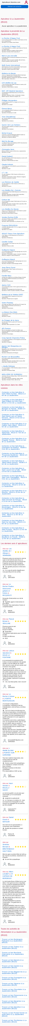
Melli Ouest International (11, 65)
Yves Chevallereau (8, 116)
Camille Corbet (7, 241)
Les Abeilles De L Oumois (11, 190)
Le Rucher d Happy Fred (11, 46)
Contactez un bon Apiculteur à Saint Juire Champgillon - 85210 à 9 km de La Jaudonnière (14, 477)
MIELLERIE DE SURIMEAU (12, 374)
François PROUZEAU (10, 225)
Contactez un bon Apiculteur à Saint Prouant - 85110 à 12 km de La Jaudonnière (14, 529)
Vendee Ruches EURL (10, 217)
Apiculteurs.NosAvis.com (11, 2)
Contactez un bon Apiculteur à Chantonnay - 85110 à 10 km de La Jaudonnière (14, 484)
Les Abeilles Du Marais (10, 209)
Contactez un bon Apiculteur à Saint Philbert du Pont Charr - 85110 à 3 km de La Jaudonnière (14, 401)
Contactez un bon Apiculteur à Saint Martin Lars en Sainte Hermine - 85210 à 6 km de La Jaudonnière (13, 417)
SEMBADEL (7, 555)
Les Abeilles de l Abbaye (7, 551)
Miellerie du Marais (9, 73)
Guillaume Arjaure (8, 250)
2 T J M (4, 172)
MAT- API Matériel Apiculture (12, 91)
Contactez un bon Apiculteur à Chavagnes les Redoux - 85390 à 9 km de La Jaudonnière (14, 447)
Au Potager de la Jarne (10, 320)
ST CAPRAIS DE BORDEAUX (8, 876)
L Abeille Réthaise (8, 366)
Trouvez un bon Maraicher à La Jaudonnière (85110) (13, 1002)
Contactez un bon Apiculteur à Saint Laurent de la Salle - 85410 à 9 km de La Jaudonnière (14, 469)
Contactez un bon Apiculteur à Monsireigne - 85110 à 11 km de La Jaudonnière (14, 507)
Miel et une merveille (9, 55)
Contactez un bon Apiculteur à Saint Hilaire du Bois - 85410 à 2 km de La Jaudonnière (14, 393)
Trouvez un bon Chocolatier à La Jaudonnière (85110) (14, 990)
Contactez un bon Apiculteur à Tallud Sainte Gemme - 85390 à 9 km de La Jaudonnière (14, 462)
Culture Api (6, 199)
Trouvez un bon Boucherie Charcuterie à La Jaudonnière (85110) (13, 954)
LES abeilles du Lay (9, 82)
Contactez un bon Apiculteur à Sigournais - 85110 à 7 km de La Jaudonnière (14, 432)
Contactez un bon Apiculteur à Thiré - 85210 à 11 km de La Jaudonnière (13, 514)
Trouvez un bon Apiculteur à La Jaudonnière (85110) (13, 1007)
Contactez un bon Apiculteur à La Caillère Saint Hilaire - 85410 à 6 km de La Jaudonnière (14, 425)
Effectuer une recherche (14, 6)
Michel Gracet (7, 133)
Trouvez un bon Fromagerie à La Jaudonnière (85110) (14, 978)
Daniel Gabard (7, 156)
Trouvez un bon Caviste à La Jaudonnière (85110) (12, 966)
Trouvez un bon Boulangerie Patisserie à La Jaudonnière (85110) (12, 940)
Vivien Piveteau (7, 302)
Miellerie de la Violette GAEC (12, 294)
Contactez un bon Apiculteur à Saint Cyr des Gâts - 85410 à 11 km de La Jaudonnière (14, 522)
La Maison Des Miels (9, 312)
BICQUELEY (7, 595)
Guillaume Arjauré (8, 259)
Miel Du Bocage (7, 141)
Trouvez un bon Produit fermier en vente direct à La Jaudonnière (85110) (14, 1014)
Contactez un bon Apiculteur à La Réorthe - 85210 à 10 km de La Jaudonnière (14, 492)
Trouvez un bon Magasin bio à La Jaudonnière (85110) (14, 972)
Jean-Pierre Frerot (8, 267)
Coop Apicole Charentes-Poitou (13, 338)
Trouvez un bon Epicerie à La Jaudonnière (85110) (12, 961)
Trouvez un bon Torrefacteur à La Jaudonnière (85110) (14, 1021)
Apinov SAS (6, 285)
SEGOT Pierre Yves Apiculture (13, 233)
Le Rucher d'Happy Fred (11, 38)
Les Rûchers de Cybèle (10, 182)
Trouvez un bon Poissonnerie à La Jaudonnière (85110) (14, 996)
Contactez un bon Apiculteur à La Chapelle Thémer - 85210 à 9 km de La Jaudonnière (14, 440)
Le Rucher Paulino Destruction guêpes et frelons (8, 588)
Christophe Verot (8, 149)
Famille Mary (6, 275)
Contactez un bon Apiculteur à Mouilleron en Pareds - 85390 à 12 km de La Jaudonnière (13, 536)
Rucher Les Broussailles (11, 356)
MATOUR (6, 822)
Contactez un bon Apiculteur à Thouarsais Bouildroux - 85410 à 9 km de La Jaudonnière (14, 455)
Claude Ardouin (7, 164)
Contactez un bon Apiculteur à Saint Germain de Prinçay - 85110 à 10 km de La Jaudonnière (14, 499)
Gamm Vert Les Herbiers (11, 125)
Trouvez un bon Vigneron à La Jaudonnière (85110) (13, 984)
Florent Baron (7, 108)
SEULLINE (6, 623)
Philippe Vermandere (9, 100)
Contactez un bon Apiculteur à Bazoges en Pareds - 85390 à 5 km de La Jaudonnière (13, 408)
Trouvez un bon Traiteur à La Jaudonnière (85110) (12, 947)
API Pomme (6, 328)
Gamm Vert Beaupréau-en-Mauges (12, 346)
